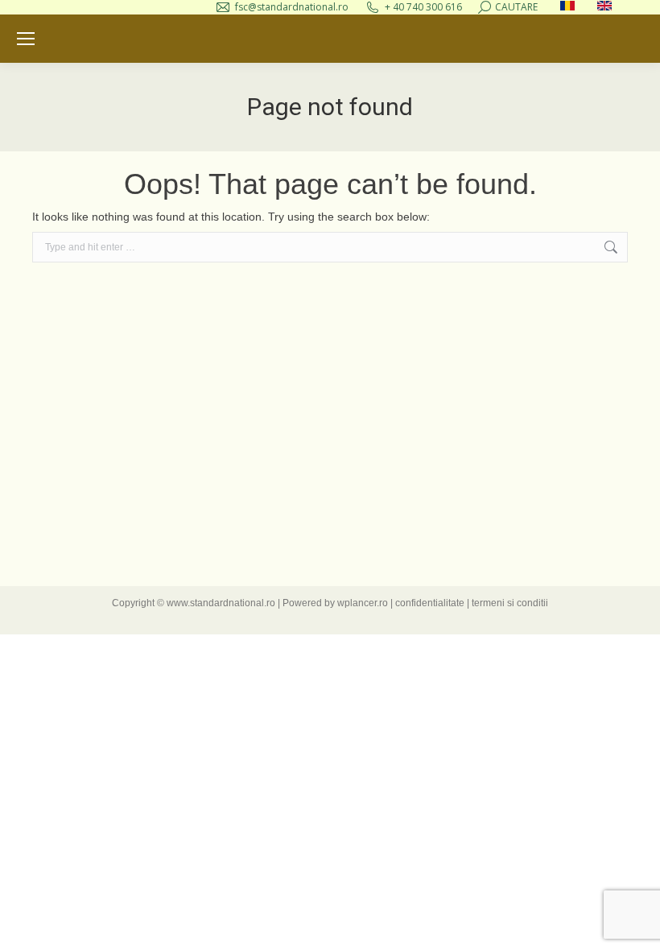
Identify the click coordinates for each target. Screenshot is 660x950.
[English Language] (604, 7)
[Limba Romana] (567, 7)
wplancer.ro (362, 603)
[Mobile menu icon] (25, 38)
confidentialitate (429, 603)
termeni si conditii (510, 603)
